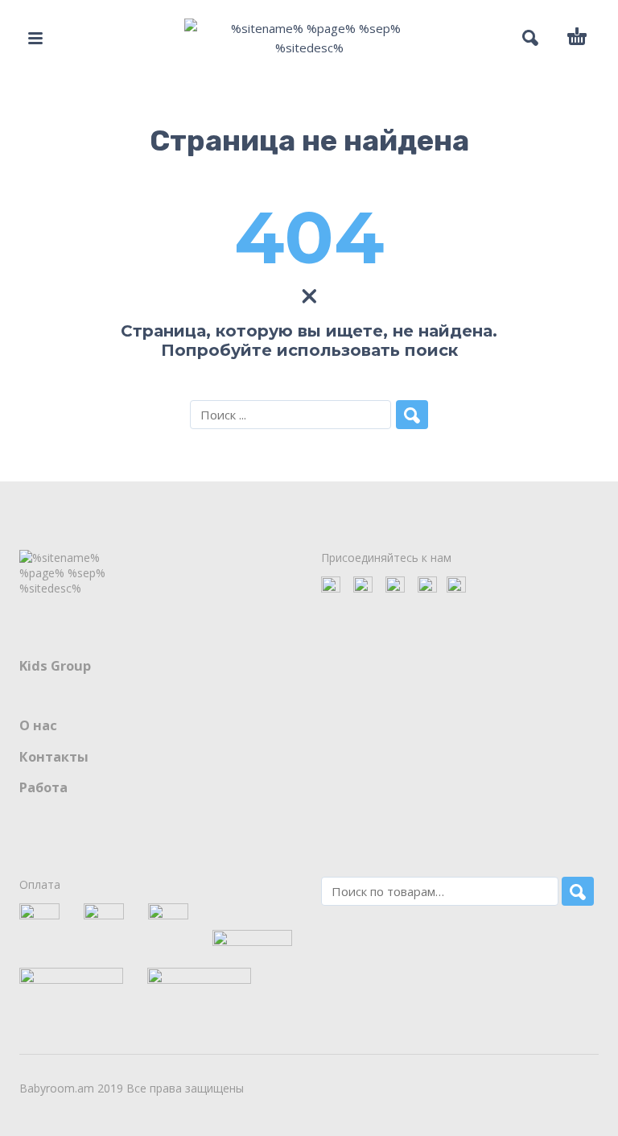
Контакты (54, 757)
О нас (38, 725)
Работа (43, 787)
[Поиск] (578, 891)
